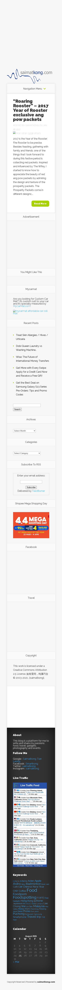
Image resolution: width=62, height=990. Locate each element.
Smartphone (19, 917)
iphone (38, 900)
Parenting (35, 909)
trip (39, 916)
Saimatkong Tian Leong (27, 760)
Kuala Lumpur (37, 904)
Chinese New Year (33, 886)
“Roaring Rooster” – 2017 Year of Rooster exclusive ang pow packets (31, 110)
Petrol (20, 911)
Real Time (29, 865)
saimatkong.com (46, 982)
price (37, 911)
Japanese (17, 903)
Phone (26, 911)
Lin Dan (29, 906)
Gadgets (16, 901)
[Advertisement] (31, 37)
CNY (15, 891)
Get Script (20, 865)
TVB (43, 917)
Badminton (33, 883)
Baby (23, 884)
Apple (38, 880)
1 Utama (16, 881)
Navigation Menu (32, 89)
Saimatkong (32, 125)
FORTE (40, 898)
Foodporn (20, 894)
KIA (24, 903)
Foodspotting (24, 897)
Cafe (15, 886)
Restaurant (29, 914)
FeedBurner (38, 490)
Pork (32, 911)
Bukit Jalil (45, 884)
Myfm (27, 909)
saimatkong (29, 766)
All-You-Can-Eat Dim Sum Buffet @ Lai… (29, 854)
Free (46, 898)
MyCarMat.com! (22, 306)
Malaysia (39, 906)
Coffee (22, 891)
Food (32, 890)
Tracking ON (38, 865)
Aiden (31, 880)
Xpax (15, 920)
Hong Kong (27, 900)
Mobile (21, 909)
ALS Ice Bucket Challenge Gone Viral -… (27, 800)
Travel (31, 917)
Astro (17, 884)
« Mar (16, 961)
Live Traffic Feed (29, 785)
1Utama (23, 881)
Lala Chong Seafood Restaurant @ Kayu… (29, 833)
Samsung (38, 914)
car (20, 886)
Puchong (18, 913)
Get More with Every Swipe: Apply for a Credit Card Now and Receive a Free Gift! (31, 371)
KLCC (28, 904)
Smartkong (32, 763)
